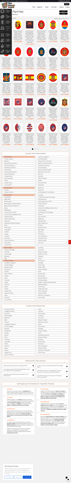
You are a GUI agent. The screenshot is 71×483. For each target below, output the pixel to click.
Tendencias (41, 343)
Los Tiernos (41, 249)
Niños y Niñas (41, 267)
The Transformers (42, 236)
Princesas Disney (42, 167)
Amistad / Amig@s (9, 249)
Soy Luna (40, 174)
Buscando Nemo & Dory (10, 163)
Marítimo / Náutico (43, 322)
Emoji (5, 225)
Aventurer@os (8, 315)
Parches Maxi (41, 273)
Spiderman (41, 187)
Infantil (6, 288)
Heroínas (6, 284)
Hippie (6, 286)
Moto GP (40, 214)
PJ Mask (40, 225)
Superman (41, 190)
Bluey (5, 208)
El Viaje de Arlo (8, 176)
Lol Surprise (41, 205)
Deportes (6, 328)
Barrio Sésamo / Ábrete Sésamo (12, 203)
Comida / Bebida (8, 265)
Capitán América (8, 192)
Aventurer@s (7, 254)
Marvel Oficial (8, 187)
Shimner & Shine (42, 227)
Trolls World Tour (42, 238)
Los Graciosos (7, 299)
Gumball (6, 236)
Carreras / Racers (8, 260)
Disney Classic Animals (10, 172)
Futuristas (7, 280)
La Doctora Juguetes (43, 156)
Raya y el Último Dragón (44, 169)
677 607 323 (55, 464)
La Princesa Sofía (42, 159)
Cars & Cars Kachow (9, 165)
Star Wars (40, 231)
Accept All (27, 477)
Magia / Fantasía (42, 252)
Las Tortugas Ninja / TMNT (45, 201)
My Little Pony (42, 216)
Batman (6, 190)
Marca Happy (8, 247)
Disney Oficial (8, 156)
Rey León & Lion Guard (44, 172)
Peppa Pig (40, 218)
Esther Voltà (7, 227)
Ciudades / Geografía (9, 262)
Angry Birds (7, 197)
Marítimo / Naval (42, 254)
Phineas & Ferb (42, 221)
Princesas (40, 339)
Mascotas (40, 256)
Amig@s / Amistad (9, 311)
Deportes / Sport (8, 267)
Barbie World (7, 201)
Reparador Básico (42, 284)
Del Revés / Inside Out (10, 167)
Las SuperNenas (42, 199)
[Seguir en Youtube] (56, 471)
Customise (9, 477)
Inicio (63, 11)
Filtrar (63, 13)
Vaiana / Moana (42, 178)
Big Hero (6, 161)
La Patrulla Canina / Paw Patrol (46, 197)
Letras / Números (8, 293)
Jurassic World (8, 182)
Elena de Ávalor (8, 178)
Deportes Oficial (8, 216)
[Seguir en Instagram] (53, 471)
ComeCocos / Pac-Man (10, 212)
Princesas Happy (42, 280)
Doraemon (7, 221)
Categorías (39, 7)
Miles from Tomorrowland (45, 163)
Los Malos (40, 247)
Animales (6, 252)
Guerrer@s (7, 341)
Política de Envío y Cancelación (11, 480)
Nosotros (61, 7)
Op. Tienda (53, 7)
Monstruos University (43, 165)
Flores (5, 278)
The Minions (41, 234)
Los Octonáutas (42, 210)
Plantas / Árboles (42, 278)
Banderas (6, 256)
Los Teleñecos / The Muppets (45, 212)
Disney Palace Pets (9, 174)
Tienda (46, 7)
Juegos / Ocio (7, 291)
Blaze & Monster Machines (11, 205)
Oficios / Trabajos (42, 269)
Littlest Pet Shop (42, 203)
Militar (40, 258)
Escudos (6, 271)
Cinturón (6, 322)
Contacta (67, 7)
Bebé (5, 258)
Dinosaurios (7, 269)
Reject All (18, 477)
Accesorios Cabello (9, 309)
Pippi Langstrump (42, 223)
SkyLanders (41, 229)
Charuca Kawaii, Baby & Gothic (12, 214)
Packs (39, 271)
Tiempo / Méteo (42, 293)
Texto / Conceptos (42, 291)
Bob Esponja (7, 210)
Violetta (40, 180)
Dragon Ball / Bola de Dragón (12, 223)
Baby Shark (7, 199)
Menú (33, 7)
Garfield (6, 231)
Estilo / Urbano (8, 273)
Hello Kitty (7, 238)
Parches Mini (41, 275)
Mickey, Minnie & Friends (44, 161)
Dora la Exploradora (9, 218)
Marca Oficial (8, 195)
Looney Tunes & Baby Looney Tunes (47, 208)
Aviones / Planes (8, 159)
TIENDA (67, 4)
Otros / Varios (41, 297)
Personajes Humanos (43, 335)
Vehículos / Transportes (44, 295)
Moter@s (40, 262)
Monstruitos (41, 260)
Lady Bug (40, 195)
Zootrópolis (41, 185)
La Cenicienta (8, 185)
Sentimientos (41, 286)
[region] (18, 472)
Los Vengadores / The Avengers (46, 192)
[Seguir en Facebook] (50, 471)
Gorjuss (6, 234)
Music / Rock (41, 265)
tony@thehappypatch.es (58, 467)
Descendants (7, 169)
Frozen (6, 180)
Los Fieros (6, 297)
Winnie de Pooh (42, 182)
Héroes (6, 282)
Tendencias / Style (42, 288)
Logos (5, 295)
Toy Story (40, 176)
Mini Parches (41, 326)
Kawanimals (7, 244)
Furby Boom (7, 229)
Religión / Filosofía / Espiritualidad (47, 282)
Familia (6, 275)
